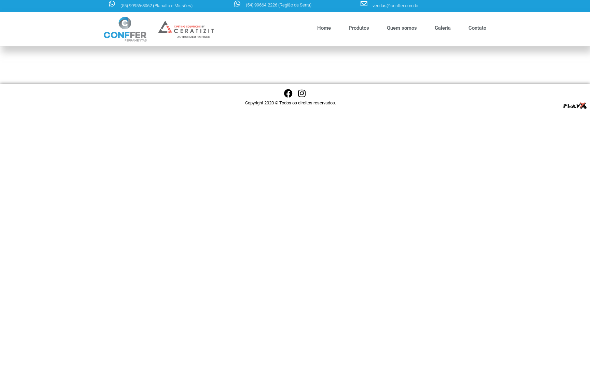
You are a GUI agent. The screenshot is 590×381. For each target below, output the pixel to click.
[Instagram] (302, 93)
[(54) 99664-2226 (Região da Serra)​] (237, 3)
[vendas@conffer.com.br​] (364, 3)
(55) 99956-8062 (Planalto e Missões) (157, 5)
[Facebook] (288, 93)
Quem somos (402, 28)
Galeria (443, 28)
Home (324, 28)
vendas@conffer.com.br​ (396, 5)
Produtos (359, 28)
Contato (477, 28)
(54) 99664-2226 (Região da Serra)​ (278, 5)
